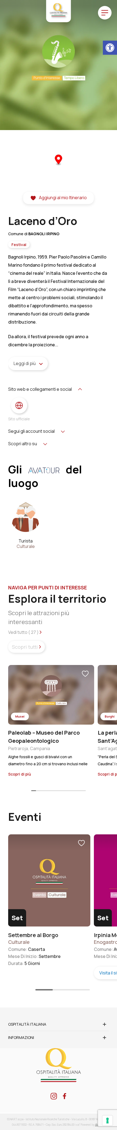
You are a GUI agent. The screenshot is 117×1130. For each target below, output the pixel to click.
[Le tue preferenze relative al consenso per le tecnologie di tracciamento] (107, 1120)
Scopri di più (20, 774)
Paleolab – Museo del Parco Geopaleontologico (44, 736)
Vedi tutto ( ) (23, 632)
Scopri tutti (25, 647)
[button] (110, 48)
